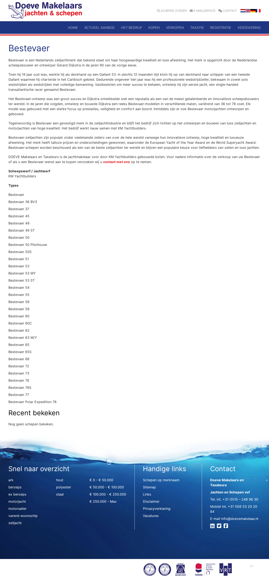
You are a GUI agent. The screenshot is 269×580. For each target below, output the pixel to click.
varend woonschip (23, 516)
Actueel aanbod (99, 27)
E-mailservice (204, 10)
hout (59, 480)
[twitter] (220, 526)
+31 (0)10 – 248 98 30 (240, 499)
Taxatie (197, 27)
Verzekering (249, 27)
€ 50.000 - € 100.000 (107, 487)
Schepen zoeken (174, 10)
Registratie (220, 27)
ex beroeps (17, 494)
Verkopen (175, 27)
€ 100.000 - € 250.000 (108, 494)
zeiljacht (15, 523)
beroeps (14, 487)
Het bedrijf (131, 27)
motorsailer (17, 508)
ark (10, 480)
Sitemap (149, 487)
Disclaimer (151, 501)
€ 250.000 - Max (103, 501)
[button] (251, 566)
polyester (63, 487)
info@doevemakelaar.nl (239, 519)
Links (147, 494)
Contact (230, 10)
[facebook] (226, 526)
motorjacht (17, 501)
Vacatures (151, 516)
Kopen (154, 27)
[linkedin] (213, 526)
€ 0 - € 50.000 (101, 480)
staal (60, 494)
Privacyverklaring (156, 508)
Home (73, 27)
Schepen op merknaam (161, 480)
